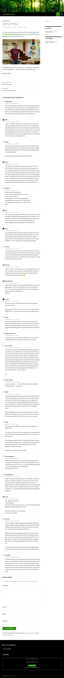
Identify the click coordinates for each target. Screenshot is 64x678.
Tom (16, 27)
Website (4, 621)
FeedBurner (35, 667)
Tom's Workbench (8, 14)
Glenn (6, 162)
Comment (5, 585)
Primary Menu (62, 14)
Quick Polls (6, 21)
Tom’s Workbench (10, 645)
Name (4, 607)
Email (4, 614)
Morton (7, 265)
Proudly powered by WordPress (9, 676)
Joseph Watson (9, 474)
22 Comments (23, 27)
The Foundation (6, 649)
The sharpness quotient (9, 89)
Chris (6, 228)
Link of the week (7, 83)
